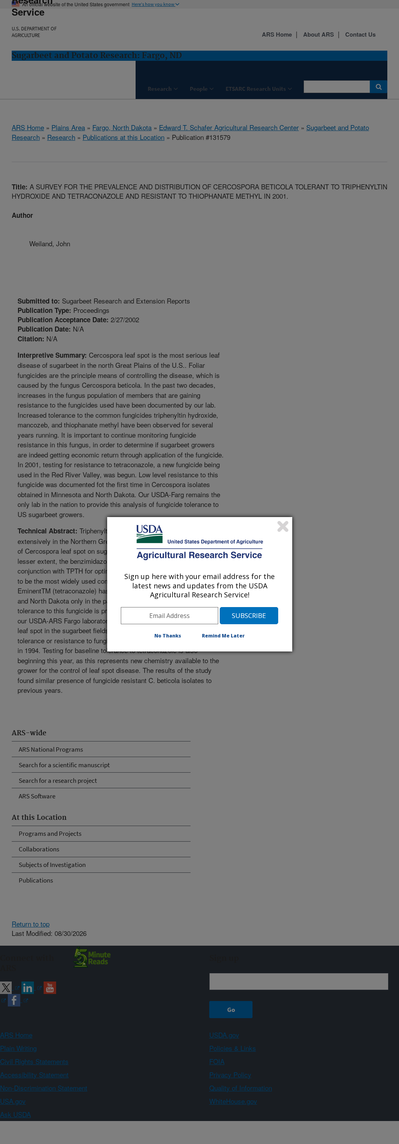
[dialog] (199, 584)
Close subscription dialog (282, 526)
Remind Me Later (223, 635)
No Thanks (167, 635)
